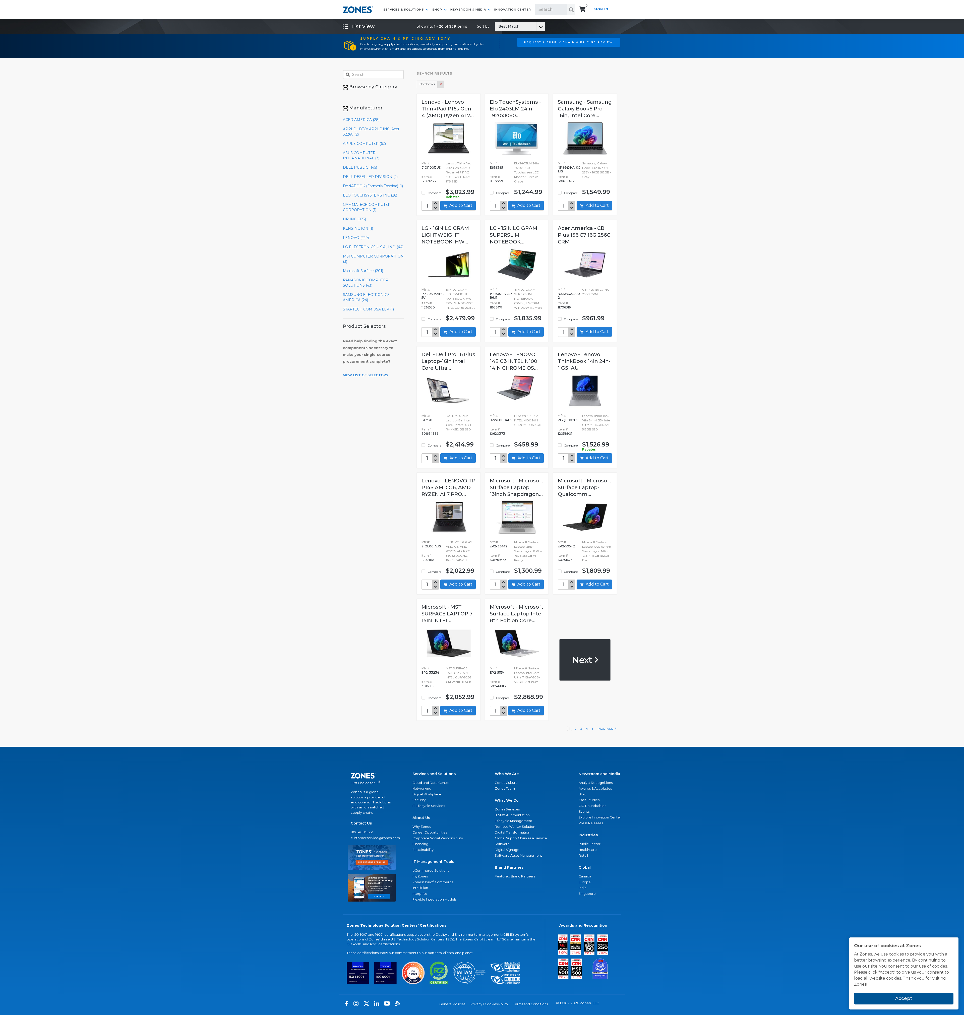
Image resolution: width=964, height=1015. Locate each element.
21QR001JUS (431, 167)
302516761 (565, 560)
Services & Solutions (404, 9)
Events (584, 811)
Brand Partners (509, 867)
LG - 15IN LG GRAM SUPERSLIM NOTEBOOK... (513, 235)
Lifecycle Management (513, 821)
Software (502, 844)
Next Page (606, 728)
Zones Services (507, 809)
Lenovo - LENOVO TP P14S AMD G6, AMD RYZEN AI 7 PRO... (448, 487)
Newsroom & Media (468, 9)
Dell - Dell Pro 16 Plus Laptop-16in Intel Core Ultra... (448, 361)
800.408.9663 (362, 832)
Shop (437, 9)
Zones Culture (506, 783)
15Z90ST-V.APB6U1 (501, 295)
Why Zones (421, 827)
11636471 (496, 307)
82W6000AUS (501, 420)
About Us (421, 817)
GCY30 (426, 420)
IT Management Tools (433, 861)
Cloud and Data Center (431, 783)
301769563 (498, 560)
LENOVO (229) (356, 237)
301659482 (566, 181)
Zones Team (505, 788)
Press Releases (591, 823)
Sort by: (498, 26)
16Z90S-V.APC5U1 (432, 295)
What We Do (507, 800)
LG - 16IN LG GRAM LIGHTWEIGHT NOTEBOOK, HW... (445, 235)
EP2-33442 (498, 546)
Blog (582, 794)
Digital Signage (507, 850)
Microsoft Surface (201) (363, 271)
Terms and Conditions (530, 1004)
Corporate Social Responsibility (437, 838)
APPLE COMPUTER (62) (364, 143)
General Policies (452, 1004)
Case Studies (589, 800)
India (582, 888)
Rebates (452, 197)
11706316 (564, 307)
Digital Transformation (512, 832)
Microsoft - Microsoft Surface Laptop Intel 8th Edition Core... (516, 613)
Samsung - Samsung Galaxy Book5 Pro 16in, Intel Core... (585, 108)
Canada (585, 876)
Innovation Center (512, 9)
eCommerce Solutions (430, 870)
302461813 (498, 686)
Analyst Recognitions (596, 783)
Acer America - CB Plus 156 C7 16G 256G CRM (584, 235)
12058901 (565, 433)
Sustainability (423, 850)
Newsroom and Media (599, 774)
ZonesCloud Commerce (433, 882)
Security (419, 800)
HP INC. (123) (354, 219)
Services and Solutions (434, 774)
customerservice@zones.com (372, 838)
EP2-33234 (430, 672)
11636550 (428, 307)
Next (583, 659)
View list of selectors (365, 375)
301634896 (429, 433)
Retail (583, 855)
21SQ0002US (568, 420)
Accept (903, 998)
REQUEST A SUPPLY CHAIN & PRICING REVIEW (568, 42)
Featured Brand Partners (515, 876)
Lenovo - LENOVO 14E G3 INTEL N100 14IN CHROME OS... (514, 361)
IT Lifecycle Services (428, 806)
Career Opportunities (429, 832)
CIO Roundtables (592, 806)
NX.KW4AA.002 (569, 295)
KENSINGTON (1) (358, 228)
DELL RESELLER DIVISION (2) (370, 176)
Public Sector (589, 844)
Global (585, 867)
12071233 (428, 181)
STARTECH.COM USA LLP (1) (368, 309)
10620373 (497, 433)
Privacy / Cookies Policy (489, 1004)
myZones (420, 876)
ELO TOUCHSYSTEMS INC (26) (370, 195)
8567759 (496, 181)
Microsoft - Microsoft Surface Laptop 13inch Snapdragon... (516, 487)
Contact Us (361, 823)
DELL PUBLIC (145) (360, 167)
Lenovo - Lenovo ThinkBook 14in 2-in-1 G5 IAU (584, 361)
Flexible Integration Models (434, 899)
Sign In (600, 9)
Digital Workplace (426, 794)
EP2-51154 (497, 672)
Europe (585, 882)
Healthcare (588, 850)
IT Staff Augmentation (512, 815)
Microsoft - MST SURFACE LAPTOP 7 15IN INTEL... (446, 613)
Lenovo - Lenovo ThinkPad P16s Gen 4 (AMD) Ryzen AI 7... (447, 108)
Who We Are (507, 774)
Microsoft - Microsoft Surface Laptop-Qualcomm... (584, 487)
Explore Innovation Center (600, 817)
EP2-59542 (566, 546)
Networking (421, 788)
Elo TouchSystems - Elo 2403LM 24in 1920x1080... (515, 108)
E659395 (496, 167)
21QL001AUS (431, 546)
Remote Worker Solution (515, 827)
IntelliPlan (420, 888)
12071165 (427, 560)
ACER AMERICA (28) (361, 119)
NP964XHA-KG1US (569, 169)
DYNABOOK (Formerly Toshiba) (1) (373, 186)
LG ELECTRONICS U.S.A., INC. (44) (373, 247)
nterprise (419, 894)
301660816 (429, 686)
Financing (420, 844)
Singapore (587, 894)
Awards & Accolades (595, 788)
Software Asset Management (518, 855)
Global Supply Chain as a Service (521, 838)
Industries (588, 835)
